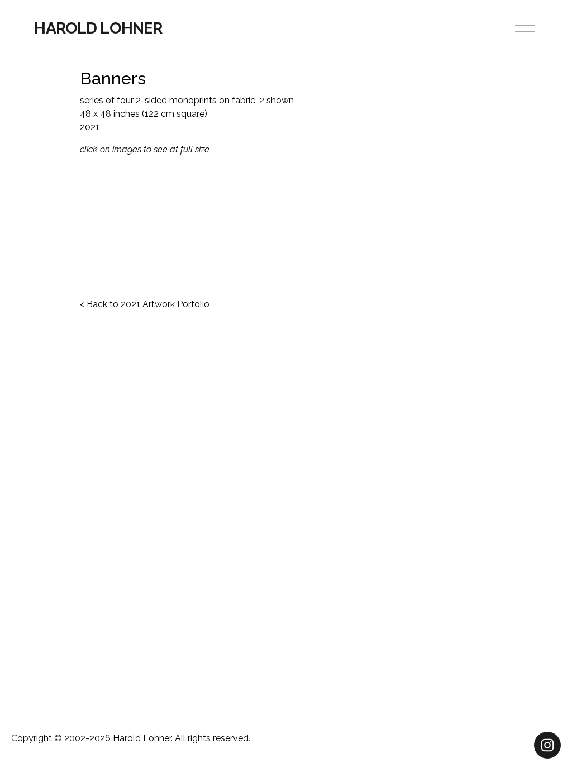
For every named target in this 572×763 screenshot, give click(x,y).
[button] (131, 226)
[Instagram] (547, 745)
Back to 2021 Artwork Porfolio (148, 304)
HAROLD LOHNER (98, 27)
